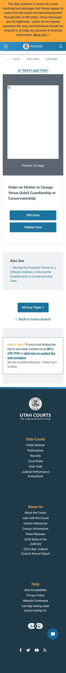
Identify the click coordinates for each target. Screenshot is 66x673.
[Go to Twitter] (28, 650)
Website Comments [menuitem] (35, 600)
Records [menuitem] (35, 456)
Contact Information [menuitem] (35, 528)
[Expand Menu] (6, 46)
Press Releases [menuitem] (35, 534)
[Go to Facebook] (20, 650)
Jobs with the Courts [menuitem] (35, 518)
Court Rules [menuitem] (35, 461)
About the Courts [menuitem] (35, 512)
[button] (33, 307)
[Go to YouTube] (36, 650)
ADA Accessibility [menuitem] (35, 590)
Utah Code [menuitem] (35, 466)
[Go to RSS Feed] (45, 650)
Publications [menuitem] (35, 450)
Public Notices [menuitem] (35, 445)
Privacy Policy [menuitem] (35, 595)
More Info (39, 35)
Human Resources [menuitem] (35, 523)
